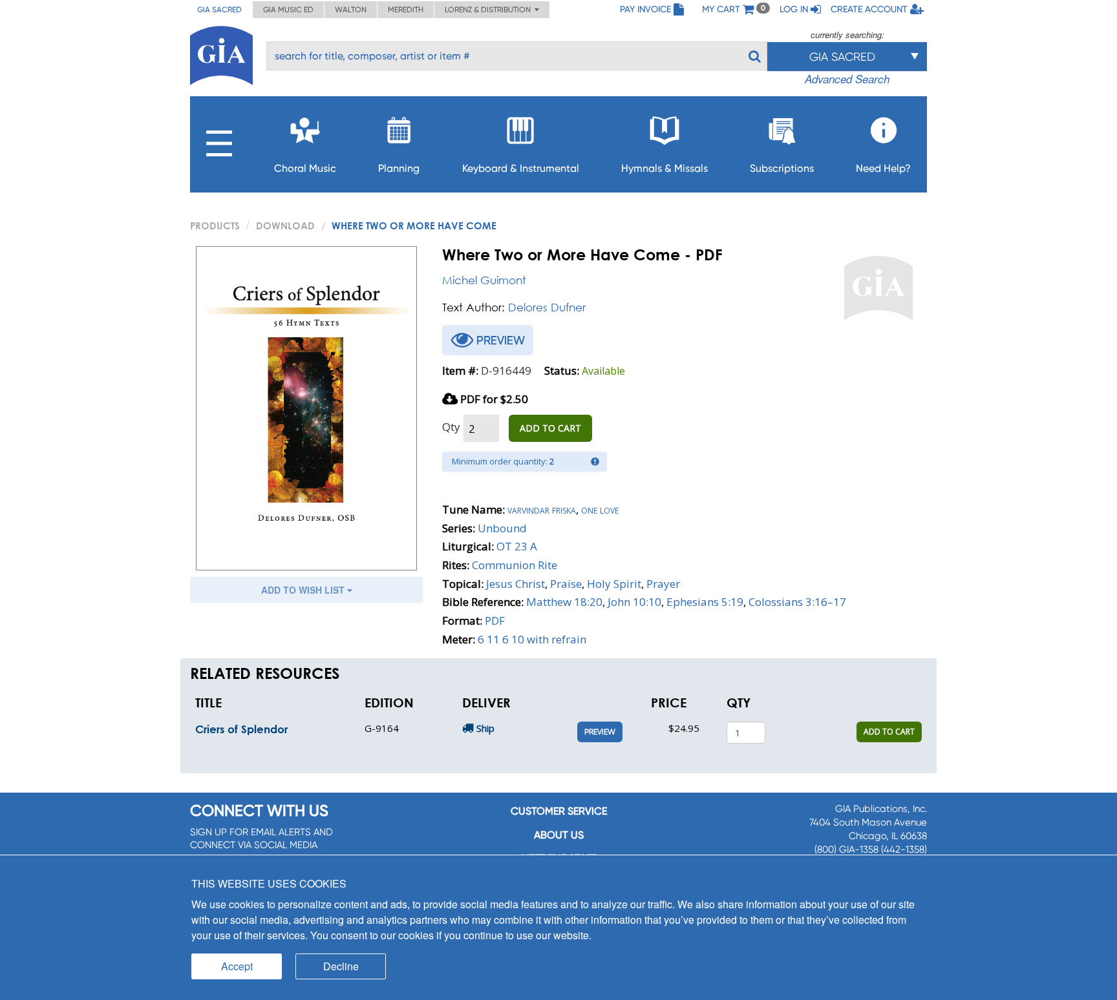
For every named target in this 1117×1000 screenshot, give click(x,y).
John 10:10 (634, 601)
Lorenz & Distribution (490, 9)
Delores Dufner (547, 307)
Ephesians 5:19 (704, 601)
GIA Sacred (219, 9)
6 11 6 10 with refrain (532, 639)
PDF (495, 620)
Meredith (405, 9)
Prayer (663, 583)
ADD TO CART (550, 428)
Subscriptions (782, 168)
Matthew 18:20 (564, 601)
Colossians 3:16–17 (797, 601)
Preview (599, 731)
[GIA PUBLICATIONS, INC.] (221, 53)
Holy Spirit (614, 583)
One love (600, 509)
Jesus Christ (515, 583)
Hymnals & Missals (664, 168)
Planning (399, 168)
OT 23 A (516, 546)
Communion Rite (514, 564)
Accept (237, 966)
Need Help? (883, 168)
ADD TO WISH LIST (304, 589)
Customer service (559, 811)
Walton (351, 9)
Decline (341, 966)
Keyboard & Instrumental (520, 168)
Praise (566, 583)
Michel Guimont (484, 280)
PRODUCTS (215, 225)
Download (285, 225)
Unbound (502, 528)
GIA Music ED (288, 9)
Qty (451, 426)
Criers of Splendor (241, 729)
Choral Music (305, 168)
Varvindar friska (541, 509)
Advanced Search (847, 79)
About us (559, 835)
